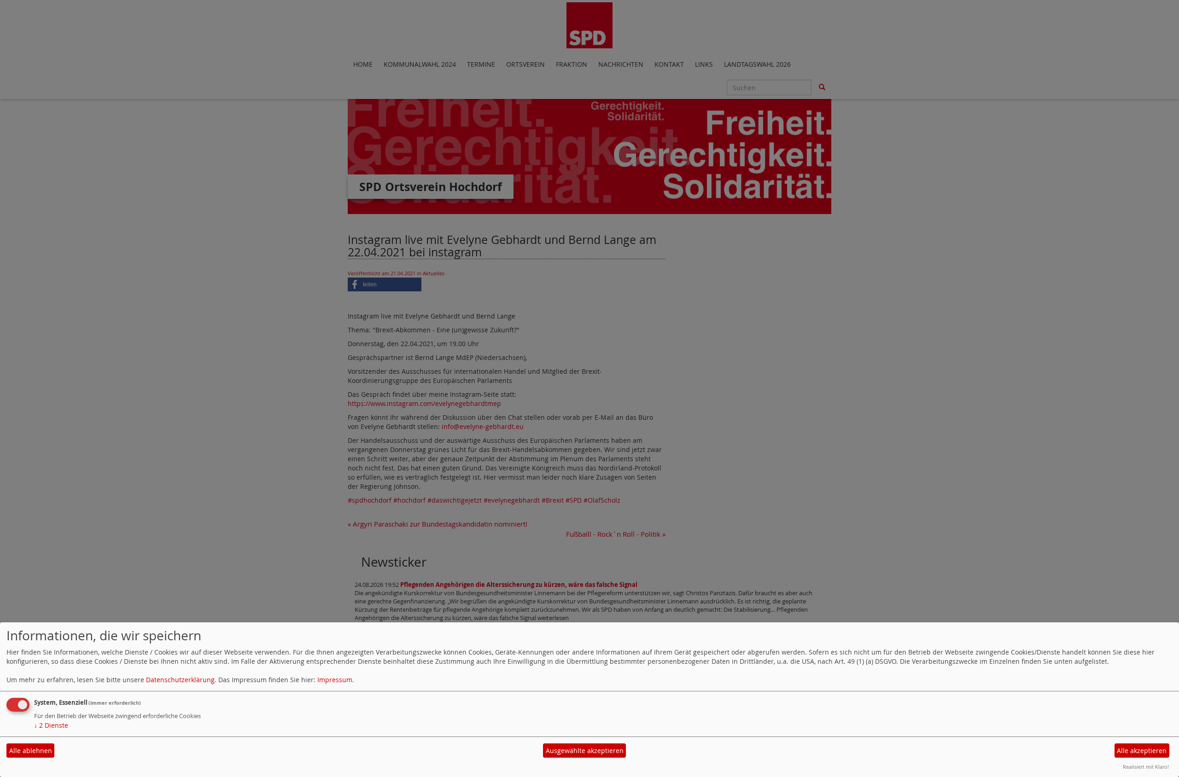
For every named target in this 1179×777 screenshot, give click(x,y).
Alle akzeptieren (1142, 750)
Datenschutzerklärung (180, 679)
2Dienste (51, 725)
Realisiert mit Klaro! (1146, 766)
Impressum (334, 679)
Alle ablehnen (30, 750)
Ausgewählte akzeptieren (585, 750)
